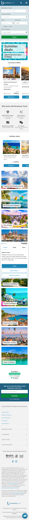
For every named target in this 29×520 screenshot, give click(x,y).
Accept (14, 266)
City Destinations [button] (6, 417)
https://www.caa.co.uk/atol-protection (10, 487)
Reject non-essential (14, 275)
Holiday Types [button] (5, 412)
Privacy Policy (16, 399)
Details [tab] (14, 247)
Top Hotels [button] (4, 420)
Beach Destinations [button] (6, 415)
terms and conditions (13, 483)
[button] (26, 2)
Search (14, 37)
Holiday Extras (5, 423)
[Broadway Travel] (7, 2)
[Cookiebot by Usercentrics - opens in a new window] (21, 243)
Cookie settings (14, 270)
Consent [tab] (5, 247)
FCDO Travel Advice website (18, 493)
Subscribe (14, 396)
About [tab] (23, 247)
